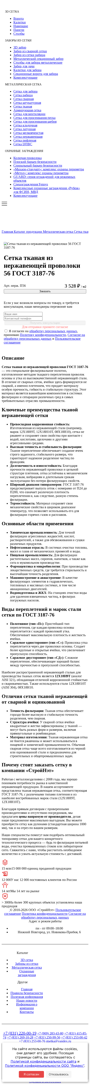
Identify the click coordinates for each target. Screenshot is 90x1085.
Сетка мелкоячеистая (28, 133)
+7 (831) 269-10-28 (20, 1037)
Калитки (19, 22)
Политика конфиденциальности (45, 913)
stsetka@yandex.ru (58, 1041)
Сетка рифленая (24, 140)
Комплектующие (25, 77)
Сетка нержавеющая (27, 136)
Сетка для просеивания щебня (35, 121)
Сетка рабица (23, 95)
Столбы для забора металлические (37, 62)
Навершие (20, 26)
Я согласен (31, 1074)
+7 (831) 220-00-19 (19, 1033)
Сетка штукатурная (27, 102)
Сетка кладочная (25, 125)
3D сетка (27, 960)
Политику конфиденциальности (43, 335)
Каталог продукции (28, 231)
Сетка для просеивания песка (34, 118)
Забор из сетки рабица (29, 55)
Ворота (18, 18)
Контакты (27, 1012)
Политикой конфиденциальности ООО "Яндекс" (44, 1065)
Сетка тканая (22, 106)
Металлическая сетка (58, 231)
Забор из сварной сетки (30, 51)
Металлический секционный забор (38, 58)
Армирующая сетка (27, 110)
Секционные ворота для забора (35, 74)
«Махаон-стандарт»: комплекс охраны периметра (48, 169)
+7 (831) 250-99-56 (47, 1037)
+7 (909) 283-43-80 (50, 1033)
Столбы (18, 33)
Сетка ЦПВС (22, 144)
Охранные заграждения (27, 973)
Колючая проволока (27, 158)
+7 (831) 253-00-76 (32, 1041)
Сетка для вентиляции (29, 114)
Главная (8, 231)
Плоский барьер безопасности (35, 161)
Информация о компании (26, 1006)
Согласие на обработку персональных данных (44, 336)
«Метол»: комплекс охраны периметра (40, 173)
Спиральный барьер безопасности (37, 165)
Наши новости (26, 1000)
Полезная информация (27, 997)
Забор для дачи (24, 66)
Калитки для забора (27, 70)
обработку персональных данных (53, 331)
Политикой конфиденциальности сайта (43, 1061)
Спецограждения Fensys (30, 184)
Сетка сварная (23, 99)
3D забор (19, 47)
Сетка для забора (25, 91)
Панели (18, 30)
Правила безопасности (26, 993)
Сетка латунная (24, 129)
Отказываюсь (59, 1074)
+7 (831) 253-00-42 (74, 1037)
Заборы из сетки (26, 963)
